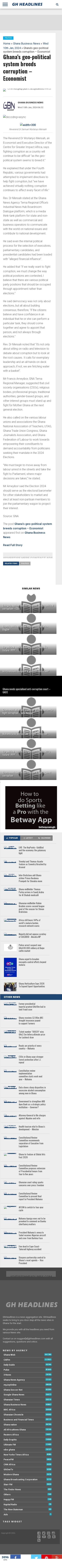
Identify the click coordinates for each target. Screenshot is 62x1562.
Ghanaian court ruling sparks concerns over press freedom (31, 1184)
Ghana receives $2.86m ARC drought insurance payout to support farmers (31, 1020)
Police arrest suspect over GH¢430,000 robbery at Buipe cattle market (31, 948)
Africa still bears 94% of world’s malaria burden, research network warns (29, 923)
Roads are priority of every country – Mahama (30, 1047)
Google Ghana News (14, 1394)
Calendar (45, 838)
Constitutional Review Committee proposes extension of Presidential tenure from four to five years (32, 1170)
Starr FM (8, 1484)
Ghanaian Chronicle (13, 1414)
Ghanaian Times (12, 1399)
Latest (29, 838)
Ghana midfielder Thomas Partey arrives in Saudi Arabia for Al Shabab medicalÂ (31, 892)
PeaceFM (9, 1459)
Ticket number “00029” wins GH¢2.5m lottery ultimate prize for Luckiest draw (32, 1034)
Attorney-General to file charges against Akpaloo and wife (32, 1117)
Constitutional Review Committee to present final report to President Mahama (31, 1196)
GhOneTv (8, 1469)
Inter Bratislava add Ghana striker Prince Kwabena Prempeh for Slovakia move (30, 878)
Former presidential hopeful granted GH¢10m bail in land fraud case (32, 1006)
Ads (6, 1514)
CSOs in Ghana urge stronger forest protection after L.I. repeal (31, 1059)
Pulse (6, 1369)
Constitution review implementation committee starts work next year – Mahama (30, 1075)
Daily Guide (9, 1364)
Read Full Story (12, 545)
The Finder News (12, 1489)
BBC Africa (9, 1409)
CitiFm (7, 1359)
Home (6, 43)
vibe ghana (9, 1449)
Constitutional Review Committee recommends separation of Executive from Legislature (31, 1142)
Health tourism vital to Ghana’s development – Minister (32, 1128)
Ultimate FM (10, 1444)
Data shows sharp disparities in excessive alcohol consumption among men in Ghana (32, 1090)
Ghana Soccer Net (13, 1389)
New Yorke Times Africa (16, 1454)
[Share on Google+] (57, 1557)
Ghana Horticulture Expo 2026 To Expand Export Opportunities (32, 985)
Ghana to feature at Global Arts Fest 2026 (32, 1156)
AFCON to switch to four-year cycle (31, 1209)
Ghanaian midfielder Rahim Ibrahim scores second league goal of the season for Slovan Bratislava (31, 907)
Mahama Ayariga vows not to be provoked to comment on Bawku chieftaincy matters (32, 1221)
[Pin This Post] (46, 1557)
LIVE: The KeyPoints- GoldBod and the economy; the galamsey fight (32, 850)
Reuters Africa (11, 1434)
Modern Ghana (11, 1474)
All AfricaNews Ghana (15, 1429)
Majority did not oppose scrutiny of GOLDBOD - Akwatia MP (32, 935)
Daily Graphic (10, 1439)
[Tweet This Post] (36, 1557)
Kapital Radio (10, 1504)
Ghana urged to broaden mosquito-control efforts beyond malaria (32, 962)
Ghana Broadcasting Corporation (20, 1479)
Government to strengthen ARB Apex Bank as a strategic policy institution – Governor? (32, 1104)
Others (7, 1494)
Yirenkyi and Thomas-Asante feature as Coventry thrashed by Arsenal (32, 864)
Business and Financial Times (19, 1419)
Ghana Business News (26, 43)
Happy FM (9, 1499)
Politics (25, 563)
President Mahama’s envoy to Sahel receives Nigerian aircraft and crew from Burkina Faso (32, 1235)
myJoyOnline (10, 1384)
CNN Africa (9, 1464)
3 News (7, 1374)
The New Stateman (13, 1509)
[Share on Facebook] (15, 1557)
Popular (13, 838)
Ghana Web (9, 1354)
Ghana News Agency (14, 1379)
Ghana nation (10, 1424)
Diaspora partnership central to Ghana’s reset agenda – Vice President (32, 1260)
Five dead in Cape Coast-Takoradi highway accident (30, 1248)
